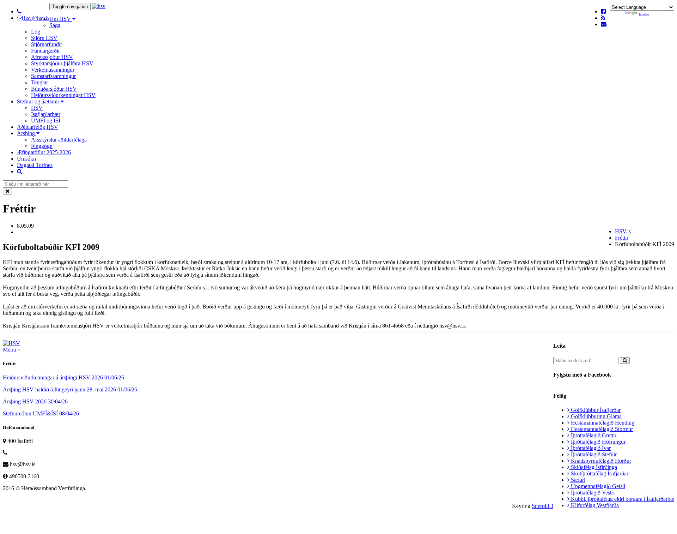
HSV (37, 108)
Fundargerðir (45, 51)
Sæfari (577, 480)
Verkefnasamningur (52, 70)
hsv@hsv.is (36, 18)
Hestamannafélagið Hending (601, 423)
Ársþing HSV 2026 (35, 401)
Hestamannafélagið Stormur (601, 429)
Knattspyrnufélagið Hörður (600, 461)
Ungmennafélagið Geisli (597, 486)
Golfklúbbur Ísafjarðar (595, 410)
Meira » (11, 350)
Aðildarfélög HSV (37, 127)
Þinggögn (42, 146)
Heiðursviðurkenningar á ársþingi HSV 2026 (63, 377)
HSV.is (623, 231)
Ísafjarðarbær (45, 114)
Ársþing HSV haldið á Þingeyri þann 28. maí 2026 (70, 389)
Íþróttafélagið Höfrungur (597, 442)
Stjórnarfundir (46, 44)
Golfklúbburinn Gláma (595, 416)
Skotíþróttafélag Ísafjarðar (598, 473)
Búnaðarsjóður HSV (54, 89)
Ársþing (26, 133)
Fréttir (621, 238)
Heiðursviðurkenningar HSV (63, 95)
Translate (644, 14)
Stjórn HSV (44, 38)
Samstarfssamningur (53, 76)
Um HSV (60, 19)
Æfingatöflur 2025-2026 (44, 152)
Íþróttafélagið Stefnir (593, 454)
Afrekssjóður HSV (52, 57)
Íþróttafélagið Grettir (592, 435)
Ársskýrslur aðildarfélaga (59, 140)
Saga (54, 25)
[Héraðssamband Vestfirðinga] (98, 6)
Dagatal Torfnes (35, 165)
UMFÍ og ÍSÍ (45, 121)
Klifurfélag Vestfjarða (594, 505)
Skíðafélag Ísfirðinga (593, 467)
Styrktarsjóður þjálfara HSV (62, 63)
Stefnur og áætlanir (39, 101)
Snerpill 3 (542, 506)
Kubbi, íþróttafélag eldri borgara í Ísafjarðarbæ (621, 499)
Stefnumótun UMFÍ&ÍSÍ (41, 413)
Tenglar (39, 82)
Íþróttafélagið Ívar (590, 448)
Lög (35, 32)
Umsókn (26, 159)
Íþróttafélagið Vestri (592, 493)
